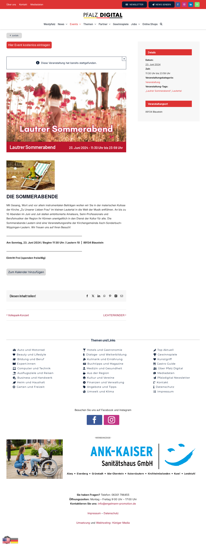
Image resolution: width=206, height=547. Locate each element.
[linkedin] (190, 4)
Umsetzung (83, 522)
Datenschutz (111, 513)
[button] (161, 24)
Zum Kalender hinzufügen (26, 272)
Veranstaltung (152, 82)
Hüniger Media (121, 522)
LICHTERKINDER (114, 315)
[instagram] (184, 4)
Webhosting (103, 522)
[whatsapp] (197, 4)
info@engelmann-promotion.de (117, 503)
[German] (14, 540)
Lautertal (177, 90)
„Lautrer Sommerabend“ (158, 90)
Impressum (94, 513)
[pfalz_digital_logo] (103, 13)
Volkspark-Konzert (18, 315)
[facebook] (177, 4)
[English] (6, 540)
